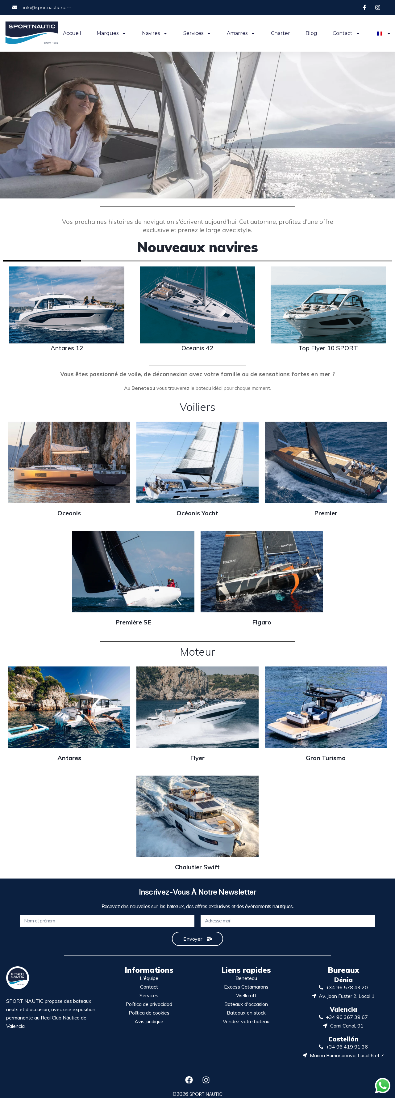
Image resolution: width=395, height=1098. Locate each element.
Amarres (237, 33)
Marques (107, 33)
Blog (311, 33)
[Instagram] (206, 1079)
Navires (151, 33)
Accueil (72, 33)
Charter (280, 33)
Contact (342, 33)
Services (193, 33)
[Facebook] (189, 1079)
